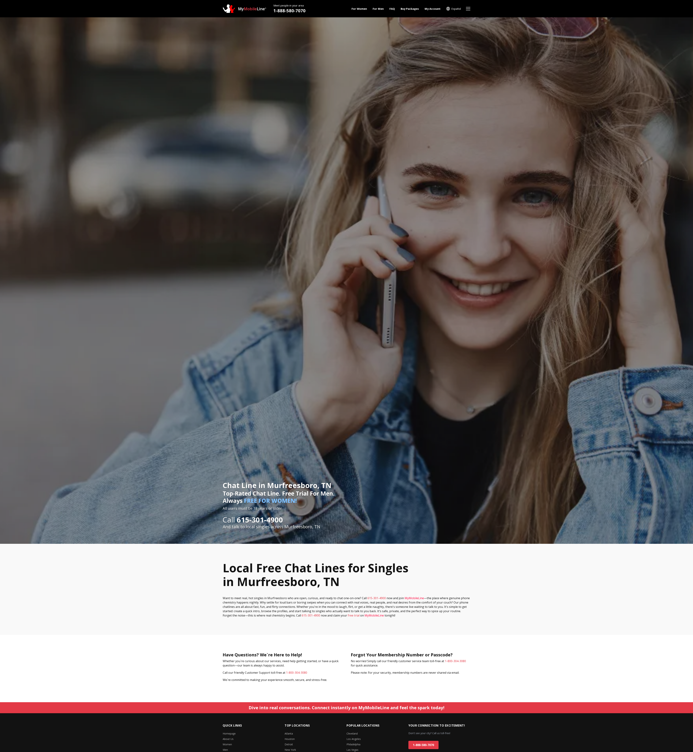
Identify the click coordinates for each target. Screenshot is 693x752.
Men (225, 749)
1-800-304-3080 (296, 673)
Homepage (229, 733)
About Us (228, 739)
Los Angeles (353, 739)
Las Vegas (352, 749)
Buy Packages (410, 8)
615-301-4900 (376, 598)
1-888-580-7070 (289, 11)
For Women (359, 8)
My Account (433, 8)
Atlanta (289, 733)
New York (290, 749)
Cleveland (352, 733)
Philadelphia (353, 744)
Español (456, 8)
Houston (290, 739)
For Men (378, 8)
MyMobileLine (414, 598)
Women (227, 744)
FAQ (392, 8)
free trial (353, 615)
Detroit (289, 744)
